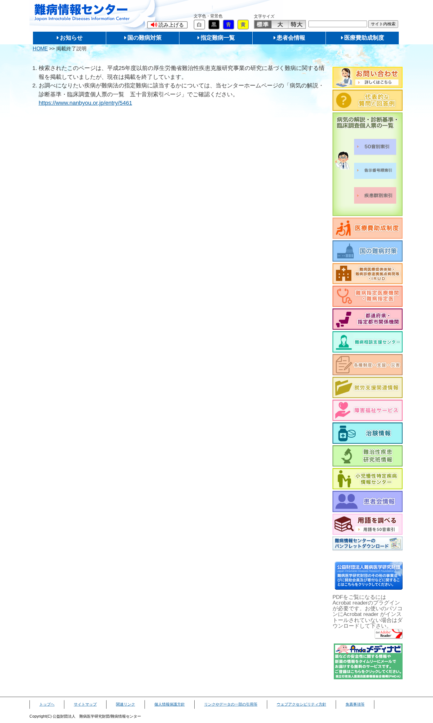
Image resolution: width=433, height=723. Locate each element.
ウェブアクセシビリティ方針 (301, 704)
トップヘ (47, 704)
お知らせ (71, 38)
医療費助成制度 (364, 38)
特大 (297, 24)
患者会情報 (291, 38)
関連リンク (125, 704)
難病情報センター (82, 12)
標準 (263, 24)
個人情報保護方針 (169, 704)
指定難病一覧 (218, 38)
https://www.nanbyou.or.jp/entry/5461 (85, 102)
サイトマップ (85, 704)
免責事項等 (355, 704)
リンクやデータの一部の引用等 (230, 704)
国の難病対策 (144, 38)
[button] (167, 25)
